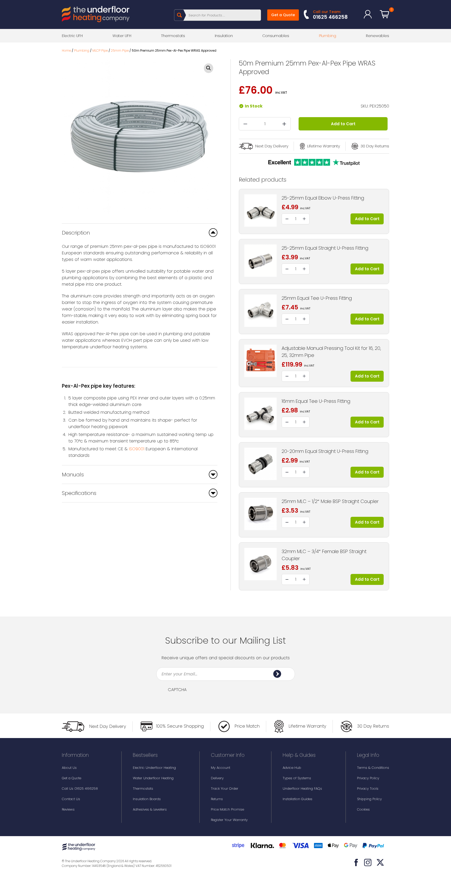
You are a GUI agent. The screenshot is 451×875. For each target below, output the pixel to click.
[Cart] (384, 14)
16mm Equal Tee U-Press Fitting (316, 401)
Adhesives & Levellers (150, 809)
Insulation (224, 36)
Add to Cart (343, 124)
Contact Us (71, 798)
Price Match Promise (227, 809)
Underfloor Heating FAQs (302, 788)
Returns (217, 798)
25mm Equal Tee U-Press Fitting (317, 298)
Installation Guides (297, 798)
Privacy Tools (367, 788)
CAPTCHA (177, 690)
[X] (380, 862)
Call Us (80, 788)
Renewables (377, 36)
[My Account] (368, 14)
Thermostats (173, 36)
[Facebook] (356, 862)
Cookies (363, 809)
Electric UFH (72, 36)
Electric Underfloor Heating (154, 767)
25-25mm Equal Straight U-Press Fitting (325, 248)
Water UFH (121, 36)
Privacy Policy (368, 778)
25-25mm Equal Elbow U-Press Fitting (323, 198)
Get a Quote (283, 14)
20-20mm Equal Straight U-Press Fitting (325, 451)
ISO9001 (136, 449)
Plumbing (327, 36)
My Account (220, 767)
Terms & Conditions (373, 767)
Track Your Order (224, 788)
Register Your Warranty (229, 819)
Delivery (217, 778)
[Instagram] (367, 862)
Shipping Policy (369, 798)
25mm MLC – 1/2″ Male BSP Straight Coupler (330, 501)
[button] (208, 68)
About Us (69, 767)
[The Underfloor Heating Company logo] (95, 15)
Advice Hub (292, 767)
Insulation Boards (147, 798)
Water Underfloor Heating (153, 778)
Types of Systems (297, 778)
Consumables (275, 36)
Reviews (68, 809)
